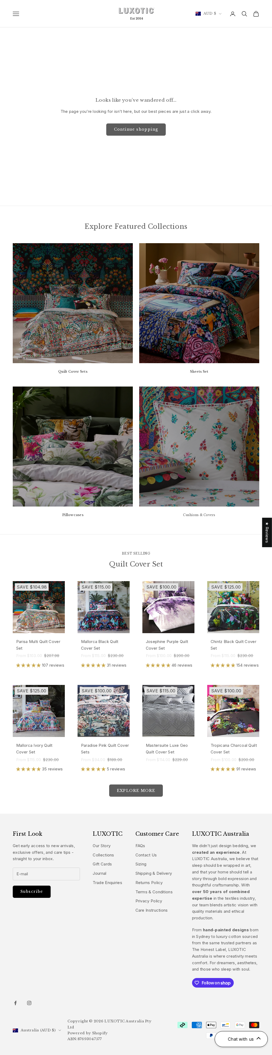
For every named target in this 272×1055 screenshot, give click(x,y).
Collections (103, 854)
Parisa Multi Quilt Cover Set (38, 645)
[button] (29, 665)
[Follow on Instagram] (29, 1003)
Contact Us (146, 854)
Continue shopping (136, 129)
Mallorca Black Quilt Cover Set (99, 645)
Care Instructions (151, 910)
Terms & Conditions (154, 891)
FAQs (140, 845)
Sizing (141, 864)
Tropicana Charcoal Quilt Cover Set (234, 748)
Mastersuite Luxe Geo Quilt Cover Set (167, 748)
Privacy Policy (148, 900)
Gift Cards (102, 864)
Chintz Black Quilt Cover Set (233, 645)
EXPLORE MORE (136, 790)
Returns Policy (149, 882)
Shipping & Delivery (153, 873)
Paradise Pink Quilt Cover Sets (105, 748)
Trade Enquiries (107, 882)
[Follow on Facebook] (15, 1003)
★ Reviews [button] (267, 532)
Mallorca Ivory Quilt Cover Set (34, 748)
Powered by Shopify (87, 1033)
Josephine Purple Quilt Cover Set (167, 645)
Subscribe (31, 891)
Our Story (101, 845)
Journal (99, 873)
